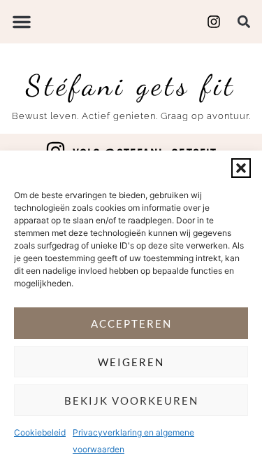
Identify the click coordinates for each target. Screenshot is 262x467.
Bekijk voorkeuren (131, 400)
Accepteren (131, 323)
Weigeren (131, 362)
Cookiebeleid (40, 432)
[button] (241, 168)
